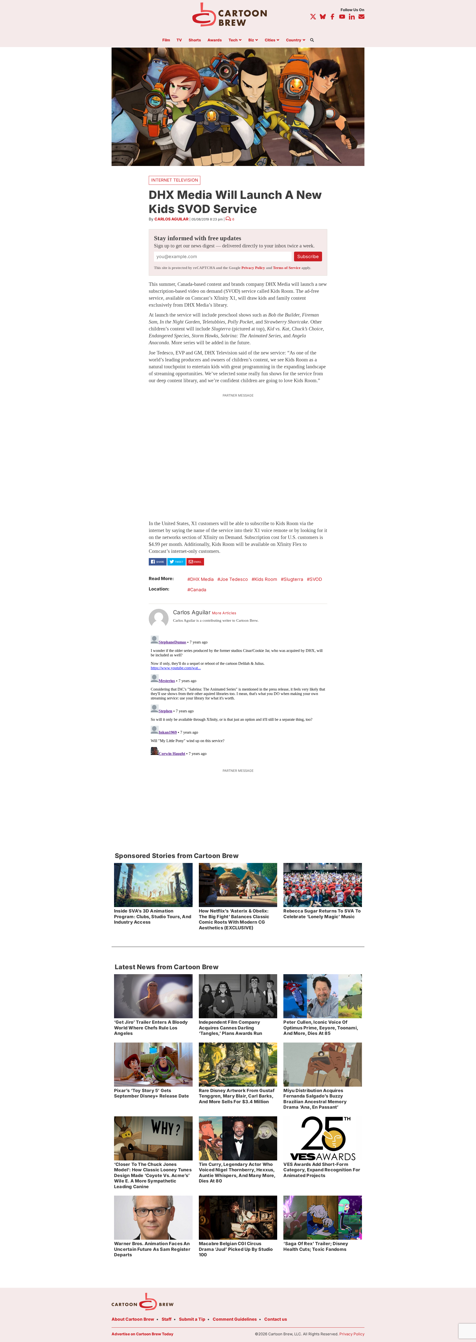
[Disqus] (238, 695)
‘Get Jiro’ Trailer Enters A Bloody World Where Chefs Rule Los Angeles (151, 1028)
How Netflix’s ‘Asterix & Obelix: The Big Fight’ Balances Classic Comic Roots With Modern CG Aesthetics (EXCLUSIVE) (234, 919)
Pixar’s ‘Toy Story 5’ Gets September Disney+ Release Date (151, 1093)
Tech (233, 40)
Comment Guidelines (235, 1319)
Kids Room (265, 579)
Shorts (195, 40)
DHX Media (202, 579)
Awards (215, 40)
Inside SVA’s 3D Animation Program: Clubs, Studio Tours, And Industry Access (152, 916)
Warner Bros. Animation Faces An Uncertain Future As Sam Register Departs (152, 1249)
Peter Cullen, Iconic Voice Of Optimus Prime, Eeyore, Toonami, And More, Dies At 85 (320, 1028)
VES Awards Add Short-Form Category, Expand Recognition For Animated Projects (321, 1170)
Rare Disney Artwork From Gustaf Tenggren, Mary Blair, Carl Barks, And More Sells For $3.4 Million (237, 1096)
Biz (251, 40)
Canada (198, 589)
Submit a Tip (192, 1319)
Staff (167, 1319)
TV (179, 40)
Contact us (275, 1319)
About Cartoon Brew (133, 1319)
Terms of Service (286, 268)
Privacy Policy (253, 268)
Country (293, 40)
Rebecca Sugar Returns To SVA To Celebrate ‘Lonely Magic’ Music (322, 913)
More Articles (224, 613)
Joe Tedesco (234, 579)
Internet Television (174, 180)
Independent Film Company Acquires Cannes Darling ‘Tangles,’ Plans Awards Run (230, 1028)
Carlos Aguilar (171, 219)
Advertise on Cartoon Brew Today (142, 1334)
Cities (270, 40)
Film (166, 40)
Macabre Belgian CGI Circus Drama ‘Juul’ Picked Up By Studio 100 (236, 1249)
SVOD (316, 579)
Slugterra (293, 579)
